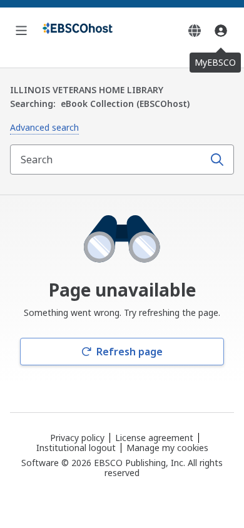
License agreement (154, 438)
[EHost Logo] (78, 31)
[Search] (217, 159)
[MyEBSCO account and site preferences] (221, 31)
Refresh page (129, 351)
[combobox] (108, 159)
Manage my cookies (167, 448)
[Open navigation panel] (21, 30)
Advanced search (44, 127)
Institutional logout (76, 448)
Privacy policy (77, 438)
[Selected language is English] (194, 31)
